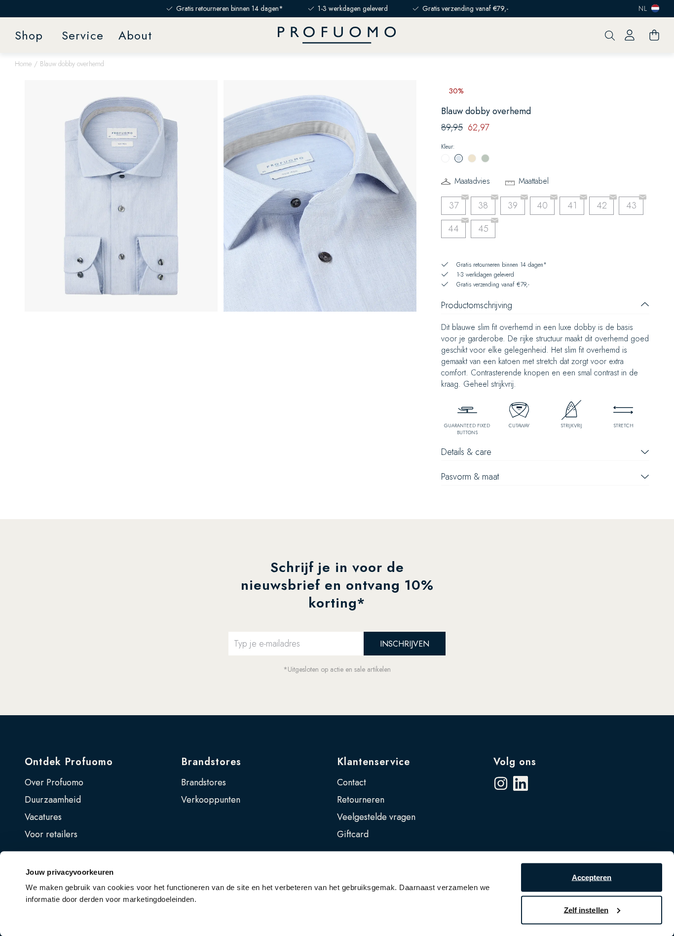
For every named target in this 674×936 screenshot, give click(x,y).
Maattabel (534, 181)
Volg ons (514, 762)
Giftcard (353, 834)
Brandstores (211, 762)
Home (23, 64)
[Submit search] (610, 35)
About (135, 35)
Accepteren (592, 877)
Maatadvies (472, 181)
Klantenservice (373, 762)
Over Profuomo (54, 782)
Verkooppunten (210, 799)
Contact (351, 782)
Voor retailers (51, 834)
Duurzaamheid (53, 799)
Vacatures (43, 817)
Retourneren (360, 799)
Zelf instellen (586, 909)
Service (83, 35)
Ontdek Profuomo (69, 762)
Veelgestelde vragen (376, 817)
